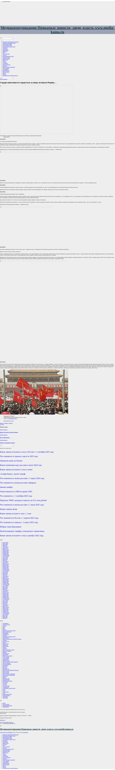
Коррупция (5, 645)
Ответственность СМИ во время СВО (16, 491)
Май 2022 (5, 603)
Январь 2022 (5, 608)
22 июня (2, 424)
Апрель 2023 (5, 590)
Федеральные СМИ (7, 44)
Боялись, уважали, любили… (6, 423)
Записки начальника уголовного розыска (12, 639)
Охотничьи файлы (7, 664)
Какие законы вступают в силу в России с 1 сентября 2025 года (27, 452)
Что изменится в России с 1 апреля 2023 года (19, 518)
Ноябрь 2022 (5, 596)
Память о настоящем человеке (7, 442)
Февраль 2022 (6, 607)
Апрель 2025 (5, 561)
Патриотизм (5, 665)
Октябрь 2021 (6, 612)
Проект (4, 677)
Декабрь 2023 (6, 580)
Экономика (5, 696)
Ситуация (5, 683)
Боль (4, 627)
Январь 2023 (5, 594)
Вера (4, 52)
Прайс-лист (5, 59)
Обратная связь (6, 58)
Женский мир (6, 637)
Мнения (4, 652)
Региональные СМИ (7, 45)
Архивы (4, 625)
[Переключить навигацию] (0, 37)
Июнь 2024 (5, 573)
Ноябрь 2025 (5, 553)
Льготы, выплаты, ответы (8, 649)
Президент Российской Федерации (11, 41)
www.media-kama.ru (12, 418)
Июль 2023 (5, 586)
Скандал (5, 55)
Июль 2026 (5, 543)
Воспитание (5, 633)
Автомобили (5, 69)
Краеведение (6, 50)
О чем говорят (6, 68)
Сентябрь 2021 (6, 613)
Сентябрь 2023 (6, 584)
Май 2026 (5, 546)
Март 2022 (5, 606)
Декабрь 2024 (6, 566)
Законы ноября (6, 487)
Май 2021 (5, 618)
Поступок (5, 666)
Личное (4, 74)
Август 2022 (5, 600)
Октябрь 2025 (6, 554)
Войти (4, 703)
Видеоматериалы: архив (8, 56)
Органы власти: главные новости (10, 75)
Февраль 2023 (6, 592)
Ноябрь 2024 (5, 567)
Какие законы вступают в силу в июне (16, 469)
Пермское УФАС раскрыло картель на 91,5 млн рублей (23, 500)
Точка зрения (6, 691)
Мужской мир (6, 653)
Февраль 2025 (6, 564)
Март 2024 (5, 577)
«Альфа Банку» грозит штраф (12, 474)
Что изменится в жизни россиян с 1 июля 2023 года (22, 505)
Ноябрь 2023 (5, 582)
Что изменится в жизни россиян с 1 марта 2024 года (22, 478)
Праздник (5, 667)
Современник (6, 687)
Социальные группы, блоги (9, 46)
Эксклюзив (5, 49)
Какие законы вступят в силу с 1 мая (15, 513)
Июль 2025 (5, 558)
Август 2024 (5, 571)
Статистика (5, 63)
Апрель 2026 (5, 547)
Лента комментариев (7, 705)
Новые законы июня (8, 509)
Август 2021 (5, 614)
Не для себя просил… (5, 437)
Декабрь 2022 (6, 595)
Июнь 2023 (5, 588)
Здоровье (5, 62)
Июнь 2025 (5, 559)
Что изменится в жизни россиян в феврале (18, 483)
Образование (6, 659)
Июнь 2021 (5, 616)
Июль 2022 (5, 601)
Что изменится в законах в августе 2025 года (19, 456)
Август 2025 (5, 556)
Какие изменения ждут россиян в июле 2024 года (21, 465)
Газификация (6, 634)
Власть (4, 73)
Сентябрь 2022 (6, 598)
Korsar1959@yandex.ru (8, 722)
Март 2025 (5, 562)
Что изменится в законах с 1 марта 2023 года (19, 522)
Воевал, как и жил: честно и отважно (9, 432)
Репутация (5, 682)
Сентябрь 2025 (6, 555)
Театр (4, 690)
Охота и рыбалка (6, 64)
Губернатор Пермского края (9, 43)
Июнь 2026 (5, 544)
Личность (5, 51)
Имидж (4, 642)
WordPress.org (6, 706)
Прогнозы (5, 47)
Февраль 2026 (6, 549)
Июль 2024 (5, 572)
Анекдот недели (6, 57)
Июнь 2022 (5, 602)
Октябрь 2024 (6, 568)
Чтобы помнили (3, 79)
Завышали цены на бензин (11, 461)
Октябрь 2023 (6, 583)
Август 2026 (5, 542)
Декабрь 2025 (6, 552)
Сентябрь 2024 (6, 570)
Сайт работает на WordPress (6, 732)
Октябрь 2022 (6, 597)
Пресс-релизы (6, 72)
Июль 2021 (5, 615)
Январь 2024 (5, 579)
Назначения (5, 654)
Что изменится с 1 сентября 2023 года (16, 496)
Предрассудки (6, 669)
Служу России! (6, 53)
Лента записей (6, 704)
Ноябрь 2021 (5, 610)
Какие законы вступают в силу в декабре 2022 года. (22, 535)
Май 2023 (5, 589)
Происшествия (6, 70)
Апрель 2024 (5, 576)
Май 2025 (5, 560)
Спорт (4, 61)
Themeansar (25, 732)
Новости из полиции (7, 655)
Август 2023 (5, 585)
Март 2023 (5, 591)
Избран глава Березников (10, 527)
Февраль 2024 (6, 578)
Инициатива (5, 643)
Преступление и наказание (9, 67)
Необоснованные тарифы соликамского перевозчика (22, 531)
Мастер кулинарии (7, 651)
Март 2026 (5, 548)
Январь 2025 (5, 565)
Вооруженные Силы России (9, 630)
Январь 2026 (5, 550)
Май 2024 (5, 574)
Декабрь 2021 (6, 609)
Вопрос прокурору (7, 631)
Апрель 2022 (5, 604)
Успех (4, 693)
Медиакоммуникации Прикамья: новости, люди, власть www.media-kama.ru (36, 729)
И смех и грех (6, 641)
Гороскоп (5, 66)
